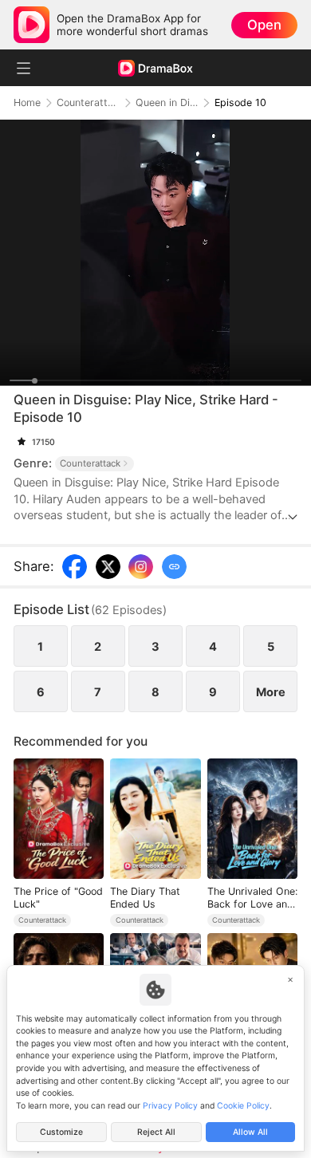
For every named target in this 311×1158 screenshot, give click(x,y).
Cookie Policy (243, 1106)
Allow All (250, 1132)
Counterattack (88, 102)
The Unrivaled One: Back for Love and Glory (252, 897)
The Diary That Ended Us (145, 897)
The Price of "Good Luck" (58, 897)
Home (27, 102)
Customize (61, 1132)
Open (264, 25)
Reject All (156, 1132)
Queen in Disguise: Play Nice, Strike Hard (167, 102)
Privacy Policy (170, 1106)
